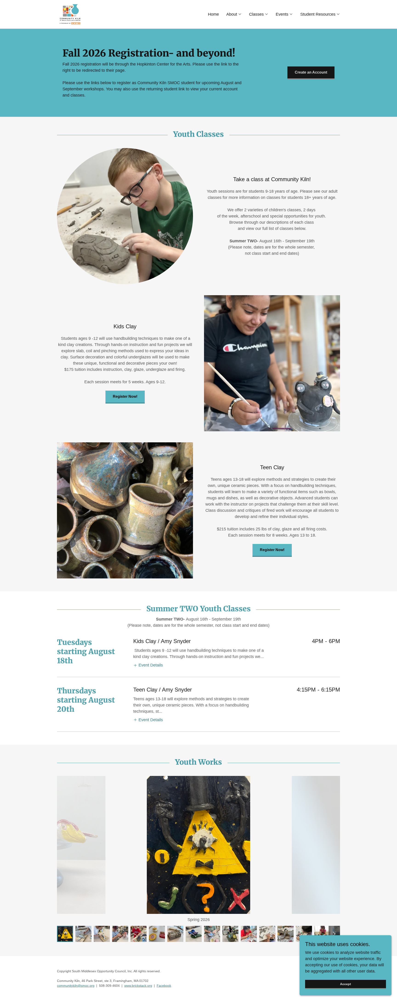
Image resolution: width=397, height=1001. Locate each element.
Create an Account (311, 72)
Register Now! (125, 396)
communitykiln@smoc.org (75, 985)
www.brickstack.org (138, 985)
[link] (70, 14)
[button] (234, 14)
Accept (345, 984)
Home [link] (213, 14)
